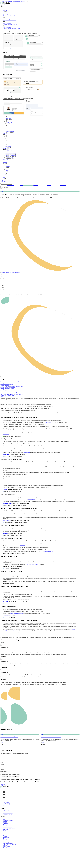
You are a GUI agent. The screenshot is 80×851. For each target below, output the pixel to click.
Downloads (5, 829)
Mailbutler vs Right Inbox (8, 811)
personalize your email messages (16, 613)
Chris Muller (5, 601)
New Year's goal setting (47, 422)
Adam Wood (5, 533)
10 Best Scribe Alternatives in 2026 (9, 737)
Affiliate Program (6, 846)
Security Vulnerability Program (9, 828)
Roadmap (5, 838)
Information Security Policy (8, 843)
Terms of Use (5, 841)
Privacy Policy (6, 842)
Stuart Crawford (6, 454)
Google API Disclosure (7, 827)
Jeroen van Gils (6, 615)
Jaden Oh (5, 489)
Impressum (5, 845)
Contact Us (5, 836)
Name (2, 764)
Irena (1, 276)
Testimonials (5, 823)
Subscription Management (8, 820)
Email (21, 185)
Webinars (5, 822)
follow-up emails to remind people (23, 527)
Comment (2, 762)
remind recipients (31, 499)
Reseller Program (6, 847)
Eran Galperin (6, 434)
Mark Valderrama (7, 520)
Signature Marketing (7, 805)
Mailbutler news (63, 185)
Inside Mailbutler (10, 185)
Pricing (4, 819)
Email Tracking (6, 802)
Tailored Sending (6, 803)
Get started (2, 4)
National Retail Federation (12, 401)
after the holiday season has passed (32, 564)
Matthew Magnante (7, 503)
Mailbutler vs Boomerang (8, 813)
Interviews (49, 185)
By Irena (2, 292)
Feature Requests (6, 839)
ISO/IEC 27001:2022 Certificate (9, 844)
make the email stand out (28, 463)
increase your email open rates (47, 551)
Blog (4, 824)
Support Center (6, 821)
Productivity (36, 185)
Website (2, 769)
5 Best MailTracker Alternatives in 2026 (51, 737)
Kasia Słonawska (6, 632)
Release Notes (6, 837)
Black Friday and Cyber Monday (29, 496)
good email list (22, 545)
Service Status (6, 825)
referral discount (26, 452)
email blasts (14, 443)
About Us (5, 835)
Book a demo (3, 181)
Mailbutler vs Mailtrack (7, 810)
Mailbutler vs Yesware (7, 814)
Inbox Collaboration (7, 804)
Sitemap (4, 830)
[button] (78, 425)
